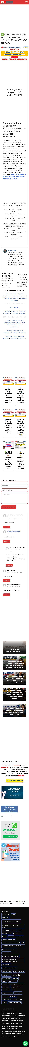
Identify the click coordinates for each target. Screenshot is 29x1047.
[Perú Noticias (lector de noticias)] (6, 818)
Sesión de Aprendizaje (7, 999)
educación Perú (19, 936)
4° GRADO (6, 313)
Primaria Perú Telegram (11, 298)
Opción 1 (23, 205)
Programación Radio (13, 981)
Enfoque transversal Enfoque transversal (11, 942)
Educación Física (9, 323)
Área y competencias (15, 1002)
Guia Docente (6, 953)
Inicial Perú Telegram (18, 296)
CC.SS (19, 930)
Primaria (4, 981)
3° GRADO (22, 311)
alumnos (13, 914)
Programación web (16, 987)
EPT (22, 331)
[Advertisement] (14, 15)
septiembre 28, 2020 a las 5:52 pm (15, 533)
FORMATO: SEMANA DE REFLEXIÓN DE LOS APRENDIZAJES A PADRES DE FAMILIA (14, 177)
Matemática (14, 327)
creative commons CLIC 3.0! (17, 1017)
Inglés (20, 325)
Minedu (16, 975)
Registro (13, 989)
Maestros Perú (11, 294)
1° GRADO (7, 311)
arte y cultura (6, 930)
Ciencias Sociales (17, 321)
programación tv (5, 987)
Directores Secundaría (17, 338)
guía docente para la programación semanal (9, 960)
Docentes (15, 933)
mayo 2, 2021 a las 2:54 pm (13, 586)
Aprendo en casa (11, 921)
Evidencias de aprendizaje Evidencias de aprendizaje (11, 946)
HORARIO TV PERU (6, 971)
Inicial (11, 308)
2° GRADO (14, 311)
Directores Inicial (11, 336)
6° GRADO (22, 313)
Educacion (10, 936)
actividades (5, 914)
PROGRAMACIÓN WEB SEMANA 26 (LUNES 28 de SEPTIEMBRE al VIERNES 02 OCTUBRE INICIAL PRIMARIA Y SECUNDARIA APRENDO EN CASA (21, 280)
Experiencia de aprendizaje (9, 949)
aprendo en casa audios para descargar (10, 926)
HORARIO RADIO (6, 965)
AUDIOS (14, 930)
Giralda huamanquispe (13, 531)
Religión (6, 333)
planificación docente (6, 978)
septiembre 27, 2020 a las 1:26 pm (15, 519)
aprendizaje (5, 917)
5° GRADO (14, 313)
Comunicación (12, 325)
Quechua (22, 333)
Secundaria (17, 993)
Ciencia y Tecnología (13, 331)
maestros (21, 971)
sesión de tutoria (18, 999)
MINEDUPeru (12, 250)
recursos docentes (6, 989)
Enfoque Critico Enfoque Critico (8, 939)
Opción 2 (15, 207)
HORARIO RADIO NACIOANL (9, 968)
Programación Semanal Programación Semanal (12, 984)
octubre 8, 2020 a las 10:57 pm (14, 572)
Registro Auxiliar (7, 993)
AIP (11, 333)
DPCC (8, 321)
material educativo (6, 975)
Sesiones (4, 996)
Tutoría (15, 333)
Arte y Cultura (20, 323)
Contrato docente (6, 933)
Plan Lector (15, 978)
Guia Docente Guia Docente (10, 956)
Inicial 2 (16, 308)
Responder (7, 527)
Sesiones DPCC (13, 996)
